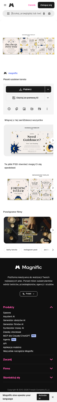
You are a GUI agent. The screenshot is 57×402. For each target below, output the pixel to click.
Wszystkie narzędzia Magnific (18, 351)
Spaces (7, 312)
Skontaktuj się (11, 377)
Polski (28, 293)
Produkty (8, 307)
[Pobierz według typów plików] (48, 89)
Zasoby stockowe (12, 332)
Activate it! (43, 397)
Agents (9, 339)
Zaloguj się (46, 5)
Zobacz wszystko (33, 120)
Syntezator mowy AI (13, 328)
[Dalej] (53, 140)
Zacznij (7, 359)
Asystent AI (9, 316)
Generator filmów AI (13, 324)
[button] (28, 293)
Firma (6, 368)
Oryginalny (22, 27)
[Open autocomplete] (7, 13)
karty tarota (11, 250)
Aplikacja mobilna (12, 347)
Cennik (32, 5)
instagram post (30, 250)
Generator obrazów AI (14, 320)
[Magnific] (28, 268)
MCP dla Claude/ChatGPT (19, 335)
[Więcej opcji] (47, 109)
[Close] (52, 397)
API (5, 343)
